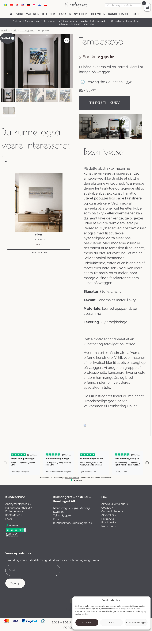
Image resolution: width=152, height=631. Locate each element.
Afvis (111, 622)
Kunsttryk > (108, 526)
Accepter (87, 622)
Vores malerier (27, 14)
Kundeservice (118, 14)
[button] (66, 40)
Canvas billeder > (112, 511)
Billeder (48, 14)
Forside (5, 30)
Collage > (107, 507)
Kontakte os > (13, 515)
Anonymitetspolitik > (18, 503)
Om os (136, 14)
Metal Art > (108, 518)
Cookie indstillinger (136, 622)
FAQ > (9, 518)
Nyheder (80, 14)
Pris (15, 30)
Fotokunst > (108, 522)
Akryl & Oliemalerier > (114, 503)
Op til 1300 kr (27, 30)
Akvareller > (108, 515)
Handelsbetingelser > (18, 507)
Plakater (64, 14)
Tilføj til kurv (104, 103)
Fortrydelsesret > (15, 511)
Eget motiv (97, 14)
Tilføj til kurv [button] (38, 252)
